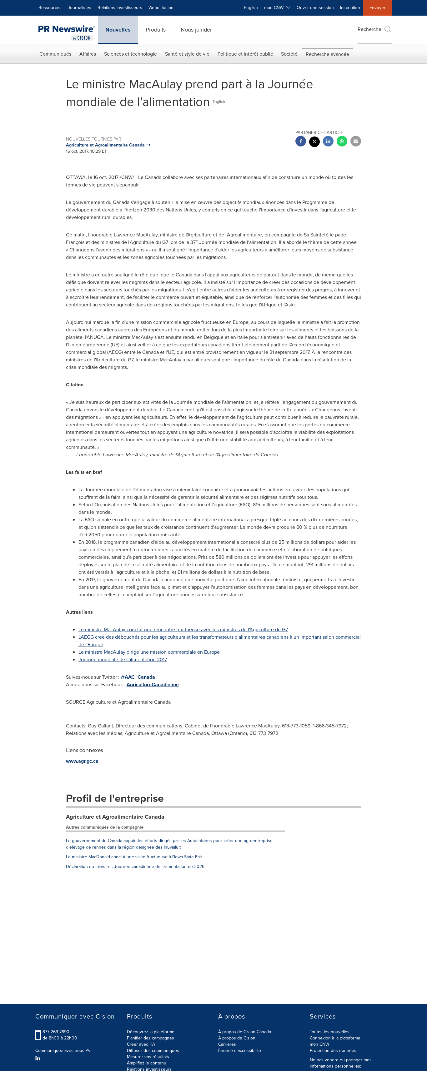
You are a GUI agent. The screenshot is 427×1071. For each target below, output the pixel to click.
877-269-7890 (56, 1032)
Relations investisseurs (120, 7)
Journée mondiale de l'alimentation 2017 (122, 659)
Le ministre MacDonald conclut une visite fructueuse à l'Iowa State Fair (134, 857)
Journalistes (79, 7)
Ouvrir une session (315, 7)
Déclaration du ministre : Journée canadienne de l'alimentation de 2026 (135, 866)
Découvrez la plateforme (150, 1032)
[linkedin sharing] (328, 142)
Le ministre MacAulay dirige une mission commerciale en (149, 652)
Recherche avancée (327, 54)
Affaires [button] (87, 53)
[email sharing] (355, 142)
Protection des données (333, 1050)
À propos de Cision (236, 1038)
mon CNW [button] (275, 7)
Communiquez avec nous (60, 1051)
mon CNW (319, 1044)
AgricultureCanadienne (153, 684)
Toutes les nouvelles (329, 1032)
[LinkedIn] (38, 1058)
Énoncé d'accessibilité (239, 1050)
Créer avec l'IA (141, 1044)
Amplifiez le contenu (146, 1063)
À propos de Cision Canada (244, 1032)
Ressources (50, 7)
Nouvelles (118, 30)
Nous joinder (196, 30)
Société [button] (289, 53)
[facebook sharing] (300, 142)
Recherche (369, 29)
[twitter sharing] (314, 142)
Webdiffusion (160, 7)
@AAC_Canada (138, 677)
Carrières (227, 1044)
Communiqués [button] (55, 53)
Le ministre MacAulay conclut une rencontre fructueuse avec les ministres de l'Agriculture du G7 (183, 629)
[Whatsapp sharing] (342, 142)
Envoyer (377, 7)
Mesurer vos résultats (148, 1057)
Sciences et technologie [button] (130, 53)
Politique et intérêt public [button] (245, 53)
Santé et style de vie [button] (187, 53)
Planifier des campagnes (150, 1038)
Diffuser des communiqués (153, 1050)
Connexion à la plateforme (335, 1038)
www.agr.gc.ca (82, 761)
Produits (156, 30)
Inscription (350, 7)
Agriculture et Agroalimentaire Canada (115, 817)
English (251, 7)
